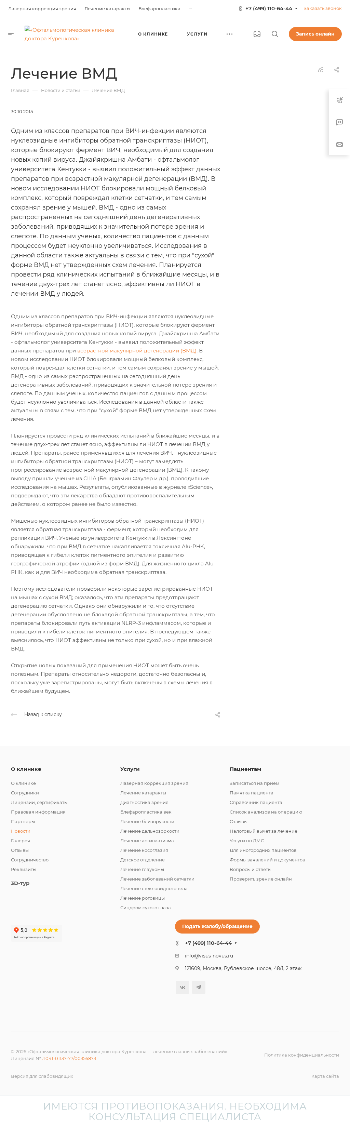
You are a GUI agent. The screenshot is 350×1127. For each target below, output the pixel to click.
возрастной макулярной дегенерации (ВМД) (137, 350)
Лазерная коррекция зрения (154, 783)
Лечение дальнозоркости (149, 831)
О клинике (26, 769)
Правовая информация (38, 812)
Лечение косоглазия (144, 850)
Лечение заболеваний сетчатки (157, 879)
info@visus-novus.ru (209, 956)
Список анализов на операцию (266, 812)
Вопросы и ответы (250, 869)
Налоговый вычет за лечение (263, 831)
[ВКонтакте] (182, 987)
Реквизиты (23, 869)
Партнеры (23, 821)
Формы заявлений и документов (267, 859)
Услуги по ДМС (247, 840)
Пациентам (245, 769)
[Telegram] (198, 987)
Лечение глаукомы (142, 869)
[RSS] (320, 69)
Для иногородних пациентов (263, 850)
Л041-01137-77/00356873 (69, 1058)
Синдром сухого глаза (145, 907)
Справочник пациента (256, 802)
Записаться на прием (254, 783)
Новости (20, 831)
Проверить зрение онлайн (261, 879)
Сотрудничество (30, 859)
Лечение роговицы (142, 898)
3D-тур (20, 883)
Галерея (20, 840)
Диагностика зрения (144, 802)
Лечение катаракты (143, 792)
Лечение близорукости (147, 821)
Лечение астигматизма (147, 840)
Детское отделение (142, 859)
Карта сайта (325, 1076)
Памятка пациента (251, 792)
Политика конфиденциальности (301, 1055)
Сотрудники (25, 792)
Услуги (130, 769)
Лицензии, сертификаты (39, 802)
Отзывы (20, 850)
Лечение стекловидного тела (154, 888)
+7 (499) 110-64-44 (268, 8)
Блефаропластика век (146, 812)
